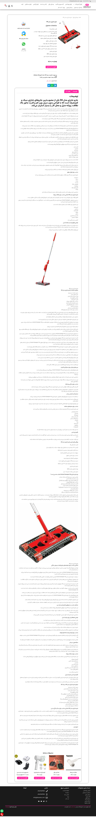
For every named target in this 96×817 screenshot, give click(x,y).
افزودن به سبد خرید (51, 67)
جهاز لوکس (73, 807)
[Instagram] (46, 801)
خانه (80, 17)
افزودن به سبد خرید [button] (73, 778)
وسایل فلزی (87, 799)
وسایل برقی (51, 4)
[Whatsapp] (1, 811)
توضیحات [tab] (75, 91)
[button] (12, 6)
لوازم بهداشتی (68, 4)
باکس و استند (43, 4)
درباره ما (67, 793)
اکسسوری (88, 797)
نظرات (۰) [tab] (68, 91)
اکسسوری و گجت (59, 4)
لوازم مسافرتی (28, 4)
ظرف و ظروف (87, 803)
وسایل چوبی (69, 7)
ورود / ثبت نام (61, 7)
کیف (22, 4)
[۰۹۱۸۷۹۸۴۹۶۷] (90, 1)
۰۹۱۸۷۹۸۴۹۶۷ (86, 1)
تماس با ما (66, 795)
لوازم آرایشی (36, 4)
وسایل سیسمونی (78, 7)
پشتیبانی (23, 49)
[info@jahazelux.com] (81, 1)
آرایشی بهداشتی (86, 791)
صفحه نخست (66, 791)
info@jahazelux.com (74, 1)
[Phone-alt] (1, 814)
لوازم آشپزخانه (78, 4)
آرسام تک (7, 807)
